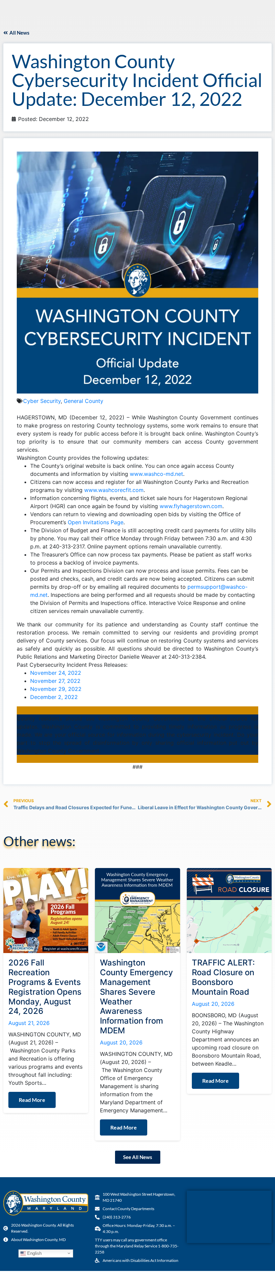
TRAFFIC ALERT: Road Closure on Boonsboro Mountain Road (223, 977)
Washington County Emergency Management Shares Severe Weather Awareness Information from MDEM (136, 996)
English (34, 1252)
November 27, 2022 (55, 680)
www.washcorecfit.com (114, 490)
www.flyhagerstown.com (191, 506)
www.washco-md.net (156, 473)
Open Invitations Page (95, 522)
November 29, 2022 (55, 689)
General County (83, 401)
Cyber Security (42, 401)
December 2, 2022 (54, 697)
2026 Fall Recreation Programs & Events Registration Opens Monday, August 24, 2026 (44, 987)
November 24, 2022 (55, 672)
